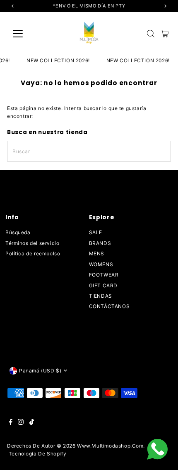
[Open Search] (150, 33)
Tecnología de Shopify (38, 453)
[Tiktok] (31, 423)
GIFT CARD (103, 285)
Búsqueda (18, 232)
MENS (96, 253)
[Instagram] (21, 423)
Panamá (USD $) (40, 370)
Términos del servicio (32, 243)
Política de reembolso (32, 253)
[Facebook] (10, 423)
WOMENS (101, 264)
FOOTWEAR (104, 275)
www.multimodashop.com (110, 446)
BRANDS (100, 243)
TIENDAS (100, 296)
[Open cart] (165, 34)
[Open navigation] (26, 33)
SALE (95, 232)
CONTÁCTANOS (109, 306)
